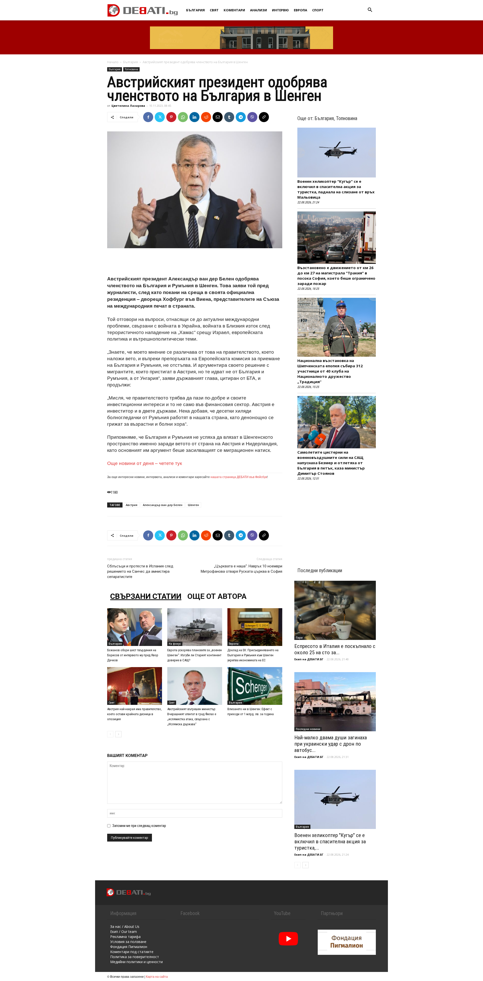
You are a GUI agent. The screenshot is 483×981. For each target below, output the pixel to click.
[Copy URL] (264, 117)
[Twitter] (160, 117)
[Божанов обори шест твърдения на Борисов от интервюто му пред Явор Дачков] (134, 627)
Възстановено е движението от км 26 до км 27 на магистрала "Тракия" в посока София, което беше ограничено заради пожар (336, 275)
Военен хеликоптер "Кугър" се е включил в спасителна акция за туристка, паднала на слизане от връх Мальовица (336, 189)
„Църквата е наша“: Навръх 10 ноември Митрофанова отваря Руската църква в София (241, 569)
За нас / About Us (124, 926)
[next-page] (118, 734)
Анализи (258, 10)
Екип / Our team (123, 931)
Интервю (280, 10)
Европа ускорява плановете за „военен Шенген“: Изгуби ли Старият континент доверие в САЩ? (194, 655)
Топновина (131, 69)
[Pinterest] (171, 117)
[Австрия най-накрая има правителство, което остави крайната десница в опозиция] (134, 686)
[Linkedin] (194, 117)
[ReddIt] (206, 117)
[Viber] (252, 117)
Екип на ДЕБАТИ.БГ (308, 659)
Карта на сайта (157, 976)
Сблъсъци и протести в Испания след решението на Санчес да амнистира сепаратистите (140, 571)
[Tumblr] (229, 117)
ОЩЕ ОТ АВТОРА (217, 596)
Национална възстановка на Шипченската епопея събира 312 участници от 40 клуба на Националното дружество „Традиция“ (330, 371)
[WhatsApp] (183, 117)
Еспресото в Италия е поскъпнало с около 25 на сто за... (334, 649)
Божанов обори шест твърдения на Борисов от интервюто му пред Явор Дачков (132, 655)
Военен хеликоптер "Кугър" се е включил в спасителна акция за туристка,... (330, 841)
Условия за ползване (128, 941)
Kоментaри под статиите (131, 951)
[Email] (218, 117)
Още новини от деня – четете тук (144, 462)
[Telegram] (241, 117)
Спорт (318, 10)
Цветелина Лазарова (128, 105)
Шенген (193, 505)
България (195, 10)
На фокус (175, 643)
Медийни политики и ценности (136, 961)
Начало (112, 62)
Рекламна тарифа (125, 936)
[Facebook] (148, 117)
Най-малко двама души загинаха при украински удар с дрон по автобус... (330, 744)
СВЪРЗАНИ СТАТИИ (145, 596)
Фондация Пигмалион (128, 946)
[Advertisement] (195, 262)
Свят (214, 10)
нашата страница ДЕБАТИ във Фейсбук (239, 477)
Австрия (131, 505)
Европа (300, 10)
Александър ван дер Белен (162, 505)
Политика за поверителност (134, 956)
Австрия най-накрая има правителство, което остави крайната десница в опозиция (134, 714)
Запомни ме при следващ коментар (139, 826)
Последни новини (308, 729)
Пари (299, 637)
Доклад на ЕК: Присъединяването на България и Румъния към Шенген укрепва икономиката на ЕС (252, 655)
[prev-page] (110, 734)
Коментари (234, 10)
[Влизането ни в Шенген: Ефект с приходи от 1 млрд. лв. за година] (254, 686)
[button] (370, 10)
